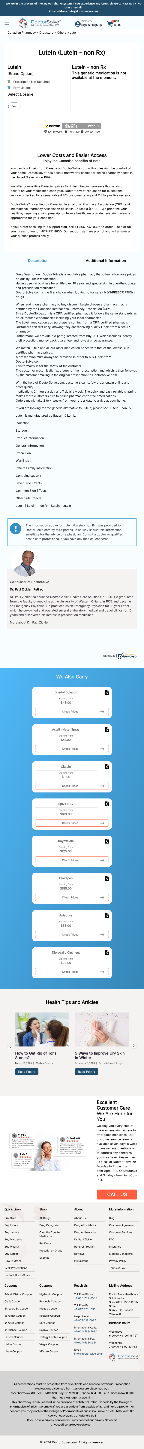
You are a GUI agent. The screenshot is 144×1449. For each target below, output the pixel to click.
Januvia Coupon (14, 1322)
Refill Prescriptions (15, 1268)
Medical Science (45, 1063)
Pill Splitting (81, 1260)
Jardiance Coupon (15, 1329)
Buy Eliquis (11, 1225)
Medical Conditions (121, 1253)
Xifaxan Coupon (49, 1351)
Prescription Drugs (50, 1250)
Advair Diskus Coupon (18, 1294)
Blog (112, 1218)
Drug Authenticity (85, 1232)
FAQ (111, 1239)
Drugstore (46, 32)
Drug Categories (49, 1225)
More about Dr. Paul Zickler (29, 622)
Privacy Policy (117, 1260)
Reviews (79, 1253)
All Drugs (44, 1218)
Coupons (10, 1285)
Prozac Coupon (48, 1308)
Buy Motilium (12, 1246)
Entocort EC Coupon (16, 1308)
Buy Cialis (10, 1218)
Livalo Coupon (13, 1351)
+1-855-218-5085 (85, 1320)
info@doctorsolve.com (83, 11)
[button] (72, 128)
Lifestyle (118, 1063)
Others (61, 32)
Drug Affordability (85, 1225)
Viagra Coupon (48, 1344)
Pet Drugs (45, 1243)
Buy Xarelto (11, 1253)
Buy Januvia (12, 1232)
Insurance (115, 1246)
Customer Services (120, 1232)
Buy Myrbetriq (13, 1239)
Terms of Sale (117, 1268)
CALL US (117, 1194)
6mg (14, 106)
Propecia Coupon (50, 1301)
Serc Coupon (47, 1322)
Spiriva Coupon (48, 1329)
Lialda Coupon (13, 1344)
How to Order (12, 1260)
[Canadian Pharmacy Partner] (40, 22)
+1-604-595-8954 (85, 1342)
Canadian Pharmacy (22, 32)
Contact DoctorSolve (17, 1275)
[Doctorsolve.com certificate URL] (119, 655)
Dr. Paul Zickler (83, 1239)
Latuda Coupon (13, 1337)
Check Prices (70, 711)
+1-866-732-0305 (87, 227)
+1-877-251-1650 (84, 1309)
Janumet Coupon (15, 1315)
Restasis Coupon (49, 1315)
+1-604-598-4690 (85, 1331)
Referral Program (84, 1246)
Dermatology (106, 1063)
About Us (80, 1218)
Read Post (25, 1072)
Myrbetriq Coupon (50, 1294)
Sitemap (44, 1257)
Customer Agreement (122, 1225)
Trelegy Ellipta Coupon (53, 1337)
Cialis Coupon (12, 1301)
